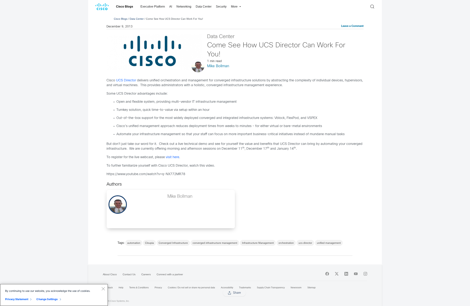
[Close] (103, 289)
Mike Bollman (218, 66)
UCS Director (126, 80)
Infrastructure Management (258, 242)
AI (170, 6)
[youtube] (356, 274)
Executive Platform (152, 6)
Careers (146, 274)
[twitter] (337, 274)
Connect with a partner (170, 274)
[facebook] (327, 274)
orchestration (286, 242)
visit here (172, 157)
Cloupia (149, 242)
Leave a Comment (352, 26)
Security (221, 6)
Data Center (204, 6)
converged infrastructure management (215, 242)
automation (133, 242)
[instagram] (365, 274)
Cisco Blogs (124, 6)
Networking (183, 6)
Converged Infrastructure (173, 242)
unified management (329, 242)
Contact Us (129, 274)
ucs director (305, 242)
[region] (54, 295)
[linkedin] (346, 274)
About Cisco (110, 274)
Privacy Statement (16, 299)
